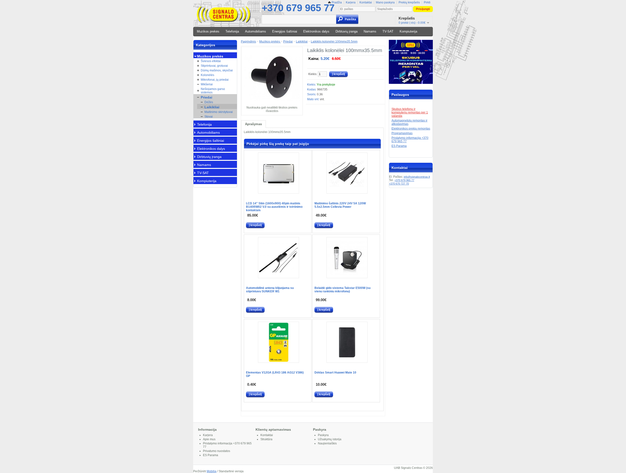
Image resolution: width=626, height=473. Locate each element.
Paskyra (323, 435)
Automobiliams (255, 31)
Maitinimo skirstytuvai (218, 112)
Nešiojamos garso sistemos (213, 90)
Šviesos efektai (211, 61)
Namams (370, 31)
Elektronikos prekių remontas (410, 128)
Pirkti (427, 2)
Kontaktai (365, 2)
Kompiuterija (408, 31)
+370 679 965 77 (298, 7)
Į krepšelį (255, 225)
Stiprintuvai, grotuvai (214, 65)
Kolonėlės (207, 75)
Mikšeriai (207, 84)
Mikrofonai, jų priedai (215, 79)
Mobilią (211, 471)
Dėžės (208, 102)
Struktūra (266, 439)
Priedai (206, 97)
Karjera (351, 2)
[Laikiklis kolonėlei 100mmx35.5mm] (272, 104)
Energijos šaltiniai (284, 31)
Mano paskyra (385, 2)
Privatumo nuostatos (216, 451)
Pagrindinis (248, 41)
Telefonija (232, 31)
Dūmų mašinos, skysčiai (217, 70)
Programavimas (402, 133)
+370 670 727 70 (399, 183)
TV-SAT (387, 31)
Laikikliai (211, 107)
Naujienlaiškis (327, 443)
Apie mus (209, 439)
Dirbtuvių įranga (346, 31)
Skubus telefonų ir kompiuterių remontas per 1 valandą (409, 112)
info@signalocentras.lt (417, 176)
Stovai (208, 116)
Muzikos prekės (208, 31)
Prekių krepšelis (409, 2)
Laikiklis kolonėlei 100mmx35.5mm (334, 41)
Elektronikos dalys (316, 31)
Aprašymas (253, 124)
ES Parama (399, 146)
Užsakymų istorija (329, 439)
